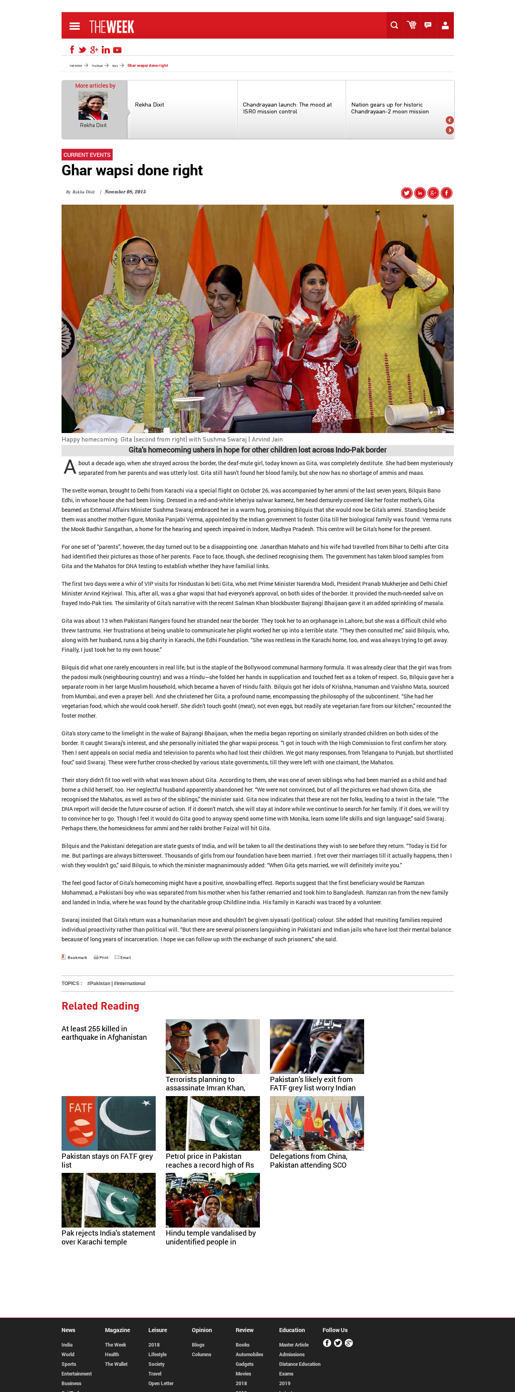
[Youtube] (117, 50)
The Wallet (116, 1364)
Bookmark (77, 957)
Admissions (292, 1354)
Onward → (450, 130)
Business (71, 1383)
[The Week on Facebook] (447, 196)
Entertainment (77, 1373)
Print (103, 957)
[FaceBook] (327, 1345)
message (430, 25)
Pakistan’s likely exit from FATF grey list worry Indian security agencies (313, 1087)
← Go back (450, 120)
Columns (201, 1354)
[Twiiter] (338, 1345)
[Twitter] (82, 50)
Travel (154, 1373)
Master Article (294, 1344)
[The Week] (112, 33)
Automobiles (249, 1354)
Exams (286, 1373)
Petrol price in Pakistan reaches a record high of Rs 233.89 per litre (210, 1164)
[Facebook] (71, 50)
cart (414, 25)
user (447, 25)
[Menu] (75, 32)
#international (129, 983)
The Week (115, 1344)
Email (125, 957)
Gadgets (244, 1364)
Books (242, 1344)
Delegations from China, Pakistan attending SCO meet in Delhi (309, 1164)
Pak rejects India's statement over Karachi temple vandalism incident (108, 1241)
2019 (284, 1383)
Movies (243, 1373)
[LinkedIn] (106, 50)
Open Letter (160, 1383)
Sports (69, 1364)
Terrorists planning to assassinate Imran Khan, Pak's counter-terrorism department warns (205, 1092)
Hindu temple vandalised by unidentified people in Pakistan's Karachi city (211, 1241)
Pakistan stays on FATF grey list (107, 1160)
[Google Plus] (349, 1345)
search (397, 25)
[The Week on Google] (433, 196)
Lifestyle (157, 1354)
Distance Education (300, 1364)
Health (112, 1354)
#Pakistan (98, 983)
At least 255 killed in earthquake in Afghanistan (104, 1033)
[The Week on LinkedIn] (420, 196)
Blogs (198, 1344)
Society (156, 1364)
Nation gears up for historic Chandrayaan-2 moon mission (390, 108)
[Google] (94, 50)
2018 (154, 1344)
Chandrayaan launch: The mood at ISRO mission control (287, 108)
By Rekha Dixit (80, 192)
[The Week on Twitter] (407, 196)
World (68, 1354)
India (67, 1344)
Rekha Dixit (93, 124)
